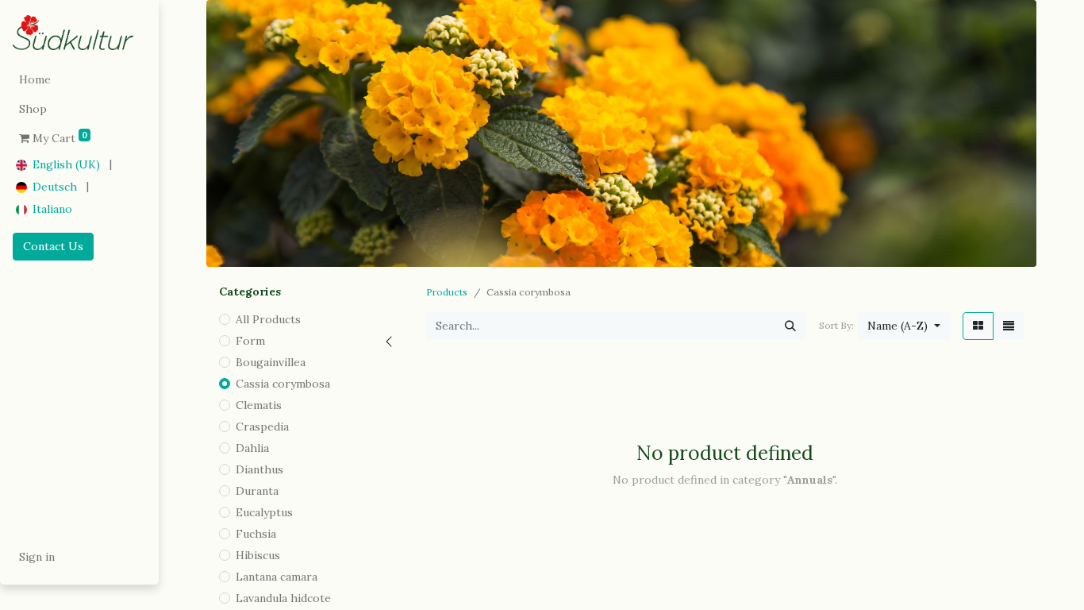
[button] (904, 326)
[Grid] (978, 326)
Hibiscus (258, 555)
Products (446, 292)
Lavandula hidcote (283, 598)
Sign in (37, 557)
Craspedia (262, 426)
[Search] (790, 326)
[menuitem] (79, 80)
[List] (1008, 326)
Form (250, 341)
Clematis (259, 405)
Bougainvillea (271, 362)
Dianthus (259, 469)
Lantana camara (276, 576)
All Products (268, 319)
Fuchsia (256, 534)
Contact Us (53, 246)
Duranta (257, 491)
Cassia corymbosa (283, 383)
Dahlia (252, 448)
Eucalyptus (264, 512)
